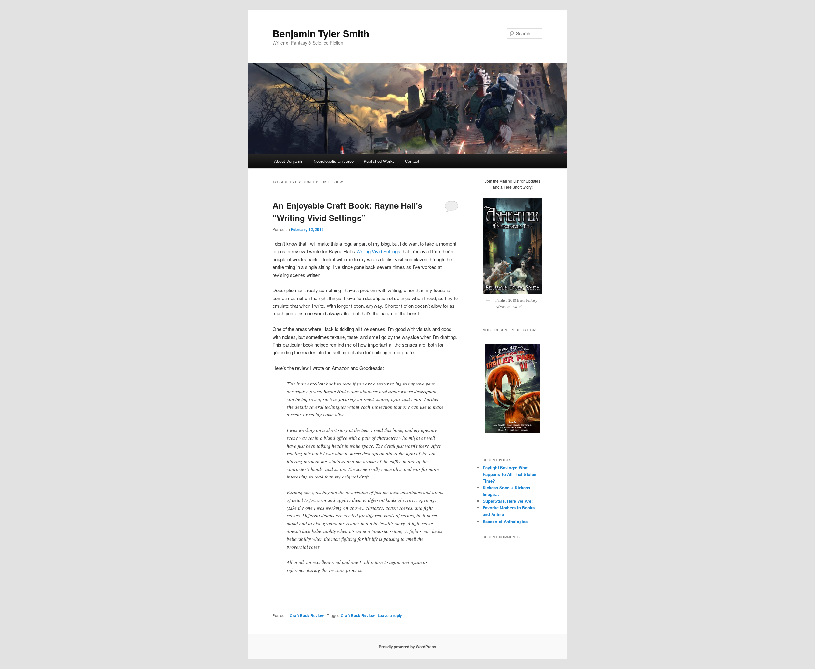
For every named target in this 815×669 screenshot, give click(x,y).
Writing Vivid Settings (378, 251)
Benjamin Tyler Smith (321, 33)
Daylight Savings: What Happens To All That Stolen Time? (509, 474)
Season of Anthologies (505, 521)
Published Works (379, 161)
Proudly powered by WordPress (407, 647)
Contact (412, 161)
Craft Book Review (307, 615)
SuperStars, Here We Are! (508, 501)
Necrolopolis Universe (334, 161)
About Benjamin (288, 161)
